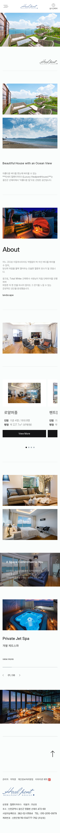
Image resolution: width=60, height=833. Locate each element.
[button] (21, 42)
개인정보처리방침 (25, 779)
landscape (8, 295)
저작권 (13, 779)
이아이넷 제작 (41, 779)
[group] (30, 638)
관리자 (5, 779)
